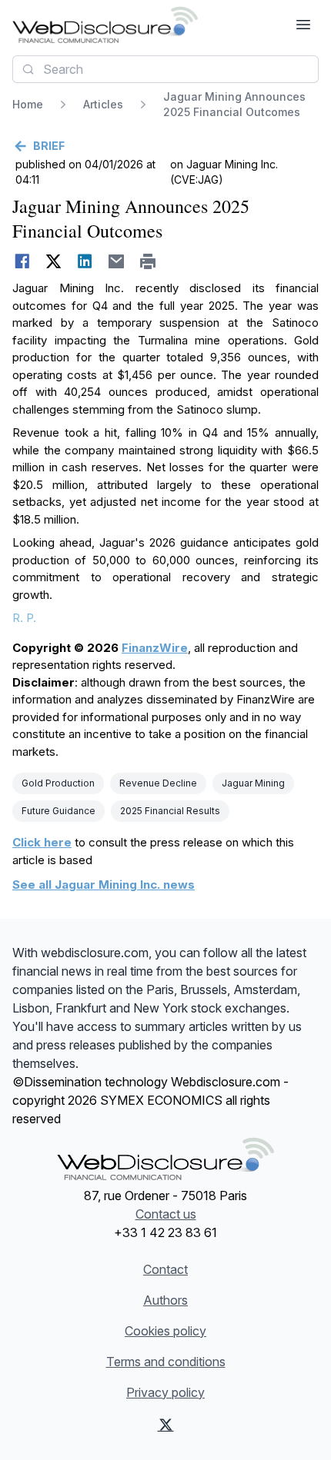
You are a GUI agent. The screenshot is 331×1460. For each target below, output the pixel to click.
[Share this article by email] (116, 261)
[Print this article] (148, 261)
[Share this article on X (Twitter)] (53, 261)
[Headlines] (105, 24)
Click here (42, 842)
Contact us (165, 1214)
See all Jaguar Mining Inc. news (103, 884)
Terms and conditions (166, 1361)
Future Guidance (58, 810)
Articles (103, 104)
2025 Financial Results (170, 810)
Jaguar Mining (253, 783)
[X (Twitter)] (166, 1424)
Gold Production (58, 783)
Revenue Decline (158, 783)
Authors (165, 1300)
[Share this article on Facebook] (22, 261)
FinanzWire (155, 647)
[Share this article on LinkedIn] (85, 261)
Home (27, 104)
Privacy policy (165, 1392)
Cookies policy (165, 1331)
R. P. (24, 617)
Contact (165, 1269)
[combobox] (165, 69)
